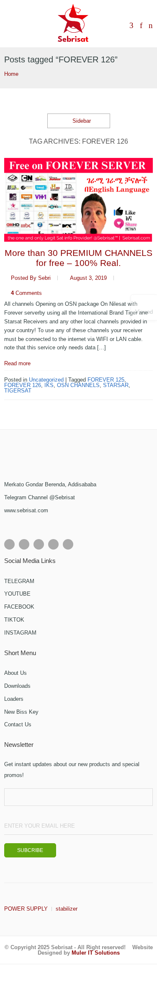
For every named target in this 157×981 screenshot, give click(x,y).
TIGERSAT (17, 390)
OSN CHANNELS (78, 385)
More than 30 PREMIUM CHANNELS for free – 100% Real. (78, 258)
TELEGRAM (19, 581)
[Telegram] (68, 544)
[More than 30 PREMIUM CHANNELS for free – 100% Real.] (78, 200)
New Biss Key (21, 712)
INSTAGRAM (20, 633)
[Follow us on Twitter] (24, 544)
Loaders (13, 699)
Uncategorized (46, 380)
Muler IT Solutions (96, 953)
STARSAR (116, 385)
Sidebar (81, 121)
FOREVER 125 (106, 380)
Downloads (17, 686)
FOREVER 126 (22, 385)
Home (11, 74)
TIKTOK (14, 620)
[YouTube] (53, 544)
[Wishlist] (141, 26)
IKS (49, 385)
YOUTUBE (17, 594)
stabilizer (66, 909)
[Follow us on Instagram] (38, 544)
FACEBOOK (19, 607)
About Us (15, 673)
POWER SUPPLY (26, 909)
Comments (26, 293)
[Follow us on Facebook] (9, 544)
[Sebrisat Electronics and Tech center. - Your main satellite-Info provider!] (73, 24)
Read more (17, 363)
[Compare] (131, 26)
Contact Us (17, 724)
